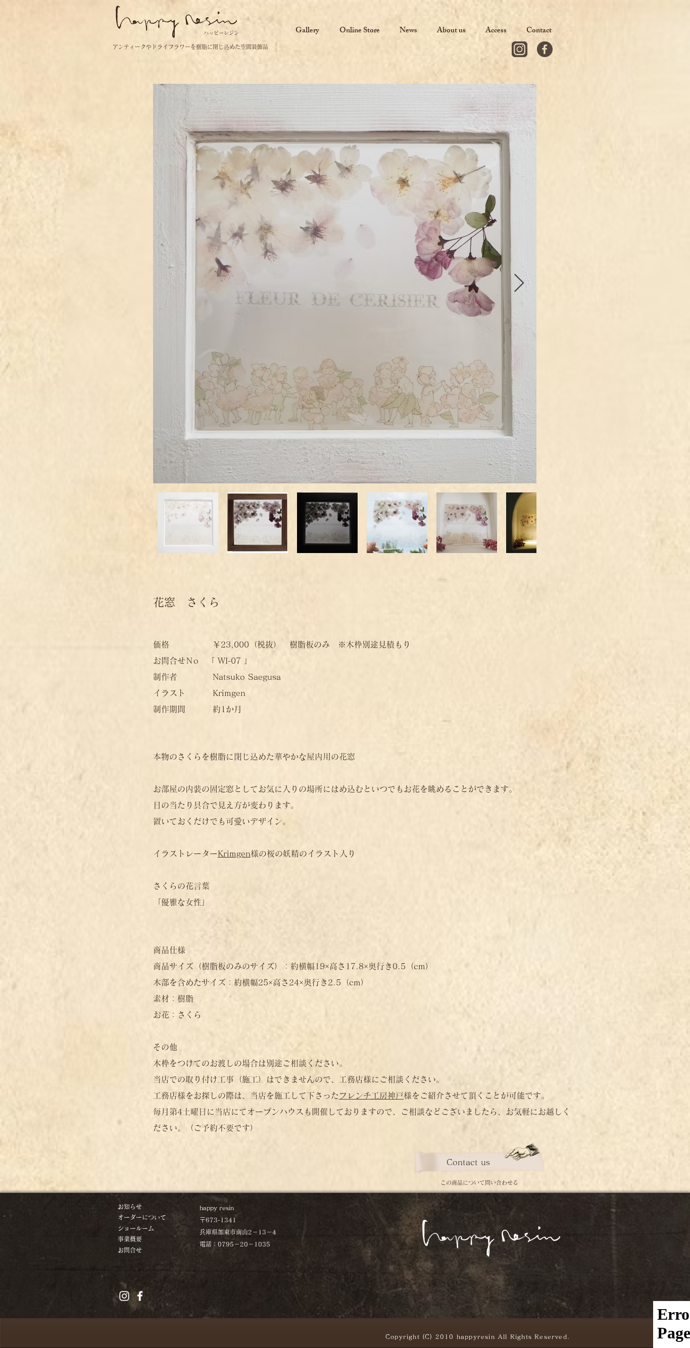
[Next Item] (519, 283)
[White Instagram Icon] (124, 1296)
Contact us (468, 1162)
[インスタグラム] (519, 49)
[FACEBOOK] (545, 49)
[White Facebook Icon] (139, 1296)
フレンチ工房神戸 (371, 1095)
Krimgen (234, 854)
